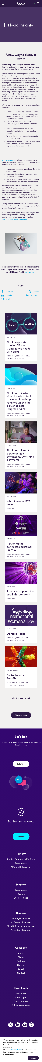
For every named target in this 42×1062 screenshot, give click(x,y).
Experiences (21, 862)
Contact (21, 972)
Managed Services (21, 918)
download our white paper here (14, 219)
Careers (21, 964)
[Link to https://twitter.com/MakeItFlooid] (10, 1024)
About (21, 953)
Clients (21, 957)
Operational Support (21, 930)
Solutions (21, 884)
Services (21, 913)
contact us (29, 272)
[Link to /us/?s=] (38, 3)
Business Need (21, 897)
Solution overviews (21, 1005)
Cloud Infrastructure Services (21, 926)
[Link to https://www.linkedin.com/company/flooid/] (17, 1024)
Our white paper (8, 160)
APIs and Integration (21, 866)
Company (21, 947)
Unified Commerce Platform (21, 858)
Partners (21, 960)
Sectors (21, 893)
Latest (21, 968)
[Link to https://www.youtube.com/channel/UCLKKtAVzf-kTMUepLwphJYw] (24, 1024)
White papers (21, 997)
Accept (33, 1058)
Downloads (21, 988)
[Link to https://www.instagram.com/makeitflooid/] (31, 1024)
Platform (21, 853)
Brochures (21, 993)
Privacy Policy (16, 1050)
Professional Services (21, 922)
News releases (21, 1001)
